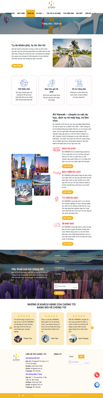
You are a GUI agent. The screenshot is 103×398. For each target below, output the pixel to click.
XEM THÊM (17, 66)
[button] (40, 13)
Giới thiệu (21, 13)
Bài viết (79, 13)
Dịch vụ (30, 13)
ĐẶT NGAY (68, 166)
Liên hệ (88, 13)
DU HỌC (39, 13)
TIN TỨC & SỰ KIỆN (53, 13)
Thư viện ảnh (68, 13)
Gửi (81, 356)
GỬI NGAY (59, 293)
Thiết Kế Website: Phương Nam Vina (60, 395)
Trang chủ (10, 13)
